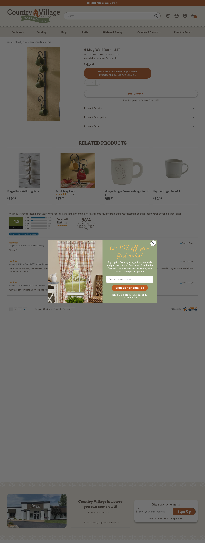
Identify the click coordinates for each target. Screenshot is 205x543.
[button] (130, 288)
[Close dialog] (153, 243)
